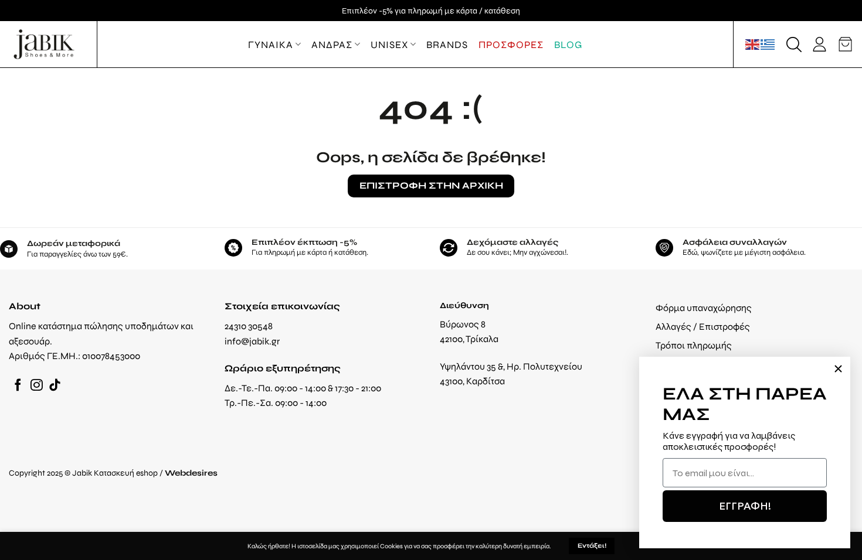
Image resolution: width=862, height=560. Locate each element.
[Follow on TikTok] (55, 385)
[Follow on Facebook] (18, 385)
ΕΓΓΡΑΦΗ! (745, 506)
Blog (568, 44)
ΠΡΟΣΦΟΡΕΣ (511, 44)
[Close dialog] (838, 368)
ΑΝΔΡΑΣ (331, 44)
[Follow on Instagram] (36, 385)
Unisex (389, 44)
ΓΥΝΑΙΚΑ (270, 44)
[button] (794, 44)
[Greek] (768, 44)
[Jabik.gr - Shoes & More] (44, 44)
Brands (447, 44)
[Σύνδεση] (819, 44)
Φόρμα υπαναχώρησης (704, 307)
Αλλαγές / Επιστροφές (703, 326)
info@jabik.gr (252, 341)
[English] (753, 44)
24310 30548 (249, 326)
